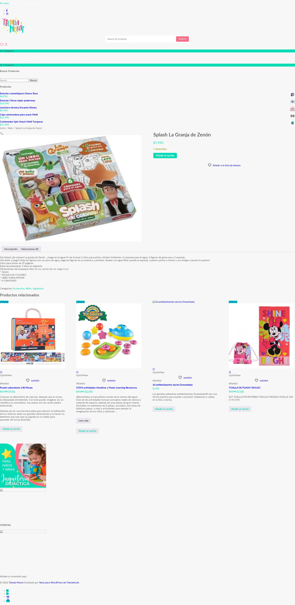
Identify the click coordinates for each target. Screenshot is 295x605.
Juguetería (38, 288)
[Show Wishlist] (2, 45)
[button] (1, 133)
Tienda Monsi (16, 582)
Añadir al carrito (165, 155)
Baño (10, 128)
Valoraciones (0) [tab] (29, 249)
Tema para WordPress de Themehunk (59, 582)
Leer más (85, 421)
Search (182, 39)
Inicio (3, 128)
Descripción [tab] (10, 249)
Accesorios (18, 288)
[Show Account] (6, 45)
